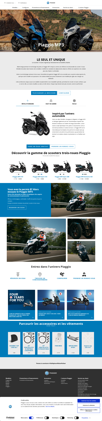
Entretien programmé (83, 385)
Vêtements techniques (49, 381)
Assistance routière (82, 389)
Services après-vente (83, 380)
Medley (7, 383)
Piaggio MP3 (9, 380)
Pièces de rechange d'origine (85, 386)
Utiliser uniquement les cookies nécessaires (88, 410)
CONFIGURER (64, 93)
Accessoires (47, 383)
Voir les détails (50, 406)
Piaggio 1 (8, 386)
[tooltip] (17, 174)
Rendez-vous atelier (83, 383)
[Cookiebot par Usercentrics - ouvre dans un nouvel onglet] (10, 418)
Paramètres (85, 418)
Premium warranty (82, 388)
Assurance (80, 392)
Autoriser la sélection (89, 405)
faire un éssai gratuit (38, 146)
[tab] (27, 102)
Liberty (7, 385)
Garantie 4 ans (81, 381)
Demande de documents (84, 395)
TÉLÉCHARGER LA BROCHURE (44, 93)
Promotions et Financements (26, 380)
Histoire (63, 381)
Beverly (7, 381)
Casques (46, 380)
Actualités (63, 380)
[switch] (46, 418)
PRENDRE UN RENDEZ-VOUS (62, 146)
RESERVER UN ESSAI (17, 207)
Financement (81, 391)
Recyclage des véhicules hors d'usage (87, 394)
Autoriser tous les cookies (88, 400)
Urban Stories (64, 383)
